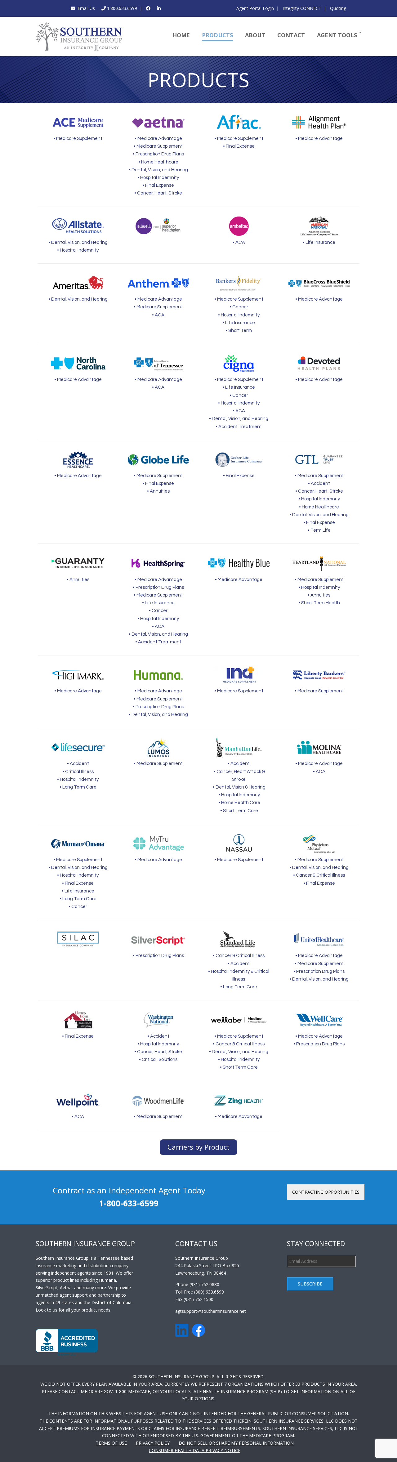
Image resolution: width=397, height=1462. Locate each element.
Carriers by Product (198, 1146)
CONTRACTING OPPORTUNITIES (325, 1192)
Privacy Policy (153, 1443)
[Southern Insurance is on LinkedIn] (159, 8)
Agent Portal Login (255, 8)
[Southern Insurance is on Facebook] (148, 8)
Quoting (337, 8)
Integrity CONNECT (301, 8)
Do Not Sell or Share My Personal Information (236, 1443)
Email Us (85, 8)
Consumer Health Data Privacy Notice (194, 1450)
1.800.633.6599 (121, 8)
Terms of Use (111, 1443)
